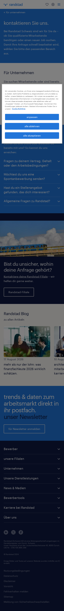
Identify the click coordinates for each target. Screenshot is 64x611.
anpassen (32, 116)
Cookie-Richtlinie (18, 109)
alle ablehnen (32, 126)
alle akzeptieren (32, 135)
